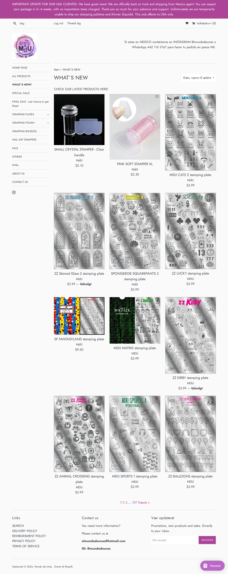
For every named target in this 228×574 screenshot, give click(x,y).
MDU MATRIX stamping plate (135, 347)
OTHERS (17, 157)
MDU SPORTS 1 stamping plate (134, 476)
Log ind (58, 23)
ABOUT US (18, 173)
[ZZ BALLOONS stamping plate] (190, 434)
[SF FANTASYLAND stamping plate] (79, 316)
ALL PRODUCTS (21, 76)
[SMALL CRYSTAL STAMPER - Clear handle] (79, 119)
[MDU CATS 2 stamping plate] (190, 132)
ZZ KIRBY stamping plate (190, 377)
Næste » (144, 502)
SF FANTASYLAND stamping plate (79, 339)
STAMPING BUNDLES (24, 131)
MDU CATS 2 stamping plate (190, 174)
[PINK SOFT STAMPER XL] (134, 127)
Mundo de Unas (44, 566)
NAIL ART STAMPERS (24, 140)
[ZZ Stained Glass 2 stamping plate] (79, 231)
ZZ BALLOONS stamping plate (190, 476)
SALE (15, 148)
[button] (101, 98)
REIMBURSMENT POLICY (29, 536)
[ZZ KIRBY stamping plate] (190, 335)
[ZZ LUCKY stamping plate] (190, 231)
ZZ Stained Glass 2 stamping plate (79, 273)
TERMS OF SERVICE (26, 546)
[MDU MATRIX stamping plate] (134, 320)
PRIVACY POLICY (24, 541)
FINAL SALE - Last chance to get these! (30, 104)
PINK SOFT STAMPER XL (135, 163)
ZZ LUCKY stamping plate (190, 273)
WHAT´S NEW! (22, 84)
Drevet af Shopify (63, 566)
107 (134, 502)
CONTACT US (20, 182)
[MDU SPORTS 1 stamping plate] (134, 434)
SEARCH (18, 525)
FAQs (15, 165)
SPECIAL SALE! (21, 93)
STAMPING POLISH (30, 123)
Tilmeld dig (74, 23)
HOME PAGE (19, 68)
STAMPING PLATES (30, 114)
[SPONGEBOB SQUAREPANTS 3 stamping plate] (134, 231)
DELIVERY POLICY (24, 531)
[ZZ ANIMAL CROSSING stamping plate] (79, 434)
